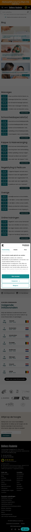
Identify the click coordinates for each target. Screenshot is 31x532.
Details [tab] (15, 249)
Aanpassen (15, 281)
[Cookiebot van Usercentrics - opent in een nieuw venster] (22, 245)
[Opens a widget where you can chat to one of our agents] (25, 529)
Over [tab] (25, 249)
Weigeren (15, 285)
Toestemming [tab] (5, 249)
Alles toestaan (15, 276)
